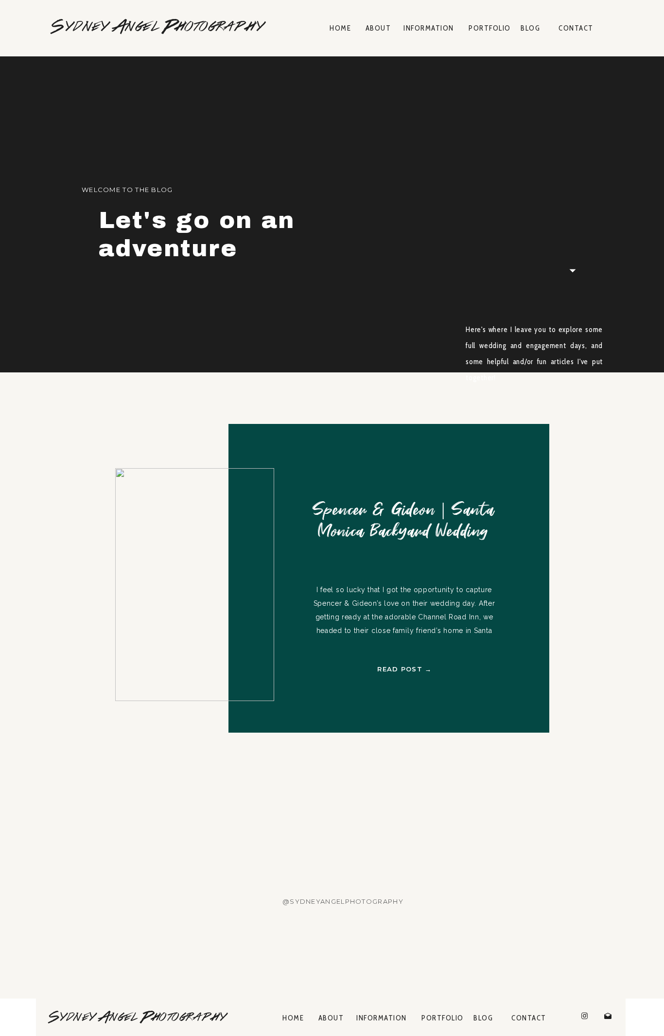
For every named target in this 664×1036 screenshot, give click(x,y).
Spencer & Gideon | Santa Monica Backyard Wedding (403, 521)
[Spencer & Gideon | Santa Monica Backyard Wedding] (194, 584)
